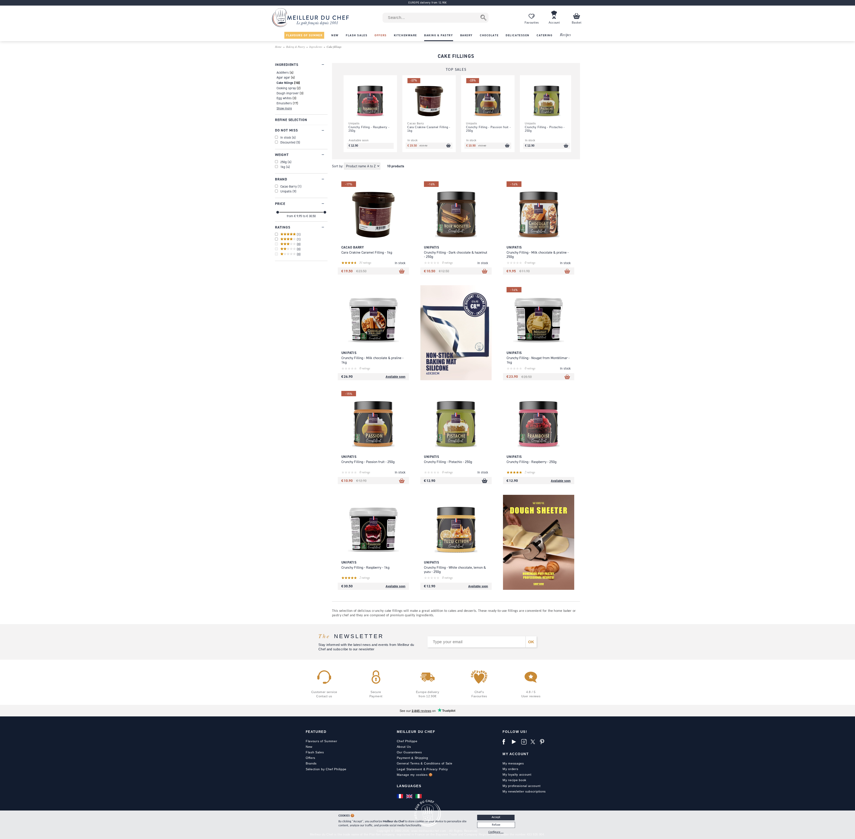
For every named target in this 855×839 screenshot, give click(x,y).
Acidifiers (283, 72)
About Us (404, 746)
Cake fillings (285, 83)
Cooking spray (286, 88)
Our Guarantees (409, 752)
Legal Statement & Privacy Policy (422, 769)
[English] (409, 796)
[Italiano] (419, 796)
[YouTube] (515, 741)
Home (278, 47)
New (309, 746)
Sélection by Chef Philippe (326, 769)
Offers (310, 758)
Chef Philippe (407, 741)
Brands (311, 763)
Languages (409, 786)
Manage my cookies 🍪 (415, 774)
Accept (496, 817)
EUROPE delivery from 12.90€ (427, 2)
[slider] (277, 212)
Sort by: (338, 166)
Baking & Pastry (295, 47)
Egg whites (284, 98)
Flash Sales (315, 752)
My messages (513, 763)
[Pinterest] (543, 741)
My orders (510, 769)
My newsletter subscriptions (524, 791)
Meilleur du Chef (416, 732)
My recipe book (514, 780)
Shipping (421, 758)
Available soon (395, 376)
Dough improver (288, 93)
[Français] (400, 796)
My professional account (521, 786)
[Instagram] (524, 741)
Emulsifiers (284, 103)
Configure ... (496, 832)
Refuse (496, 825)
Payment (403, 758)
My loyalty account (517, 774)
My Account (516, 754)
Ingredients (315, 47)
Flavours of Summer (321, 741)
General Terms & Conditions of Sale (424, 763)
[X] (534, 741)
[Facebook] (506, 741)
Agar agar (283, 77)
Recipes (565, 35)
